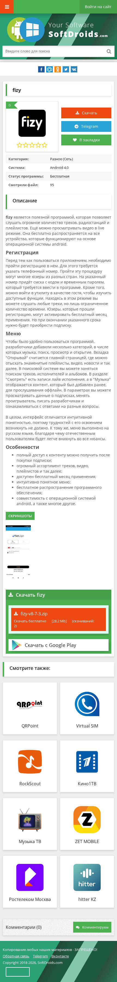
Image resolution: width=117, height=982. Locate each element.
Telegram (89, 126)
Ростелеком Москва (30, 899)
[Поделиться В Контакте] (74, 69)
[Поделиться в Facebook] (41, 69)
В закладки (89, 139)
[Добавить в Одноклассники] (57, 69)
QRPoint (29, 726)
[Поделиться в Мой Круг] (49, 69)
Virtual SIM (87, 726)
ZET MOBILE (87, 841)
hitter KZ (87, 899)
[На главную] (58, 29)
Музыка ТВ (30, 841)
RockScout (30, 784)
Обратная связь (16, 956)
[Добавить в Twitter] (66, 69)
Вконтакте (60, 956)
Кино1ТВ (87, 784)
